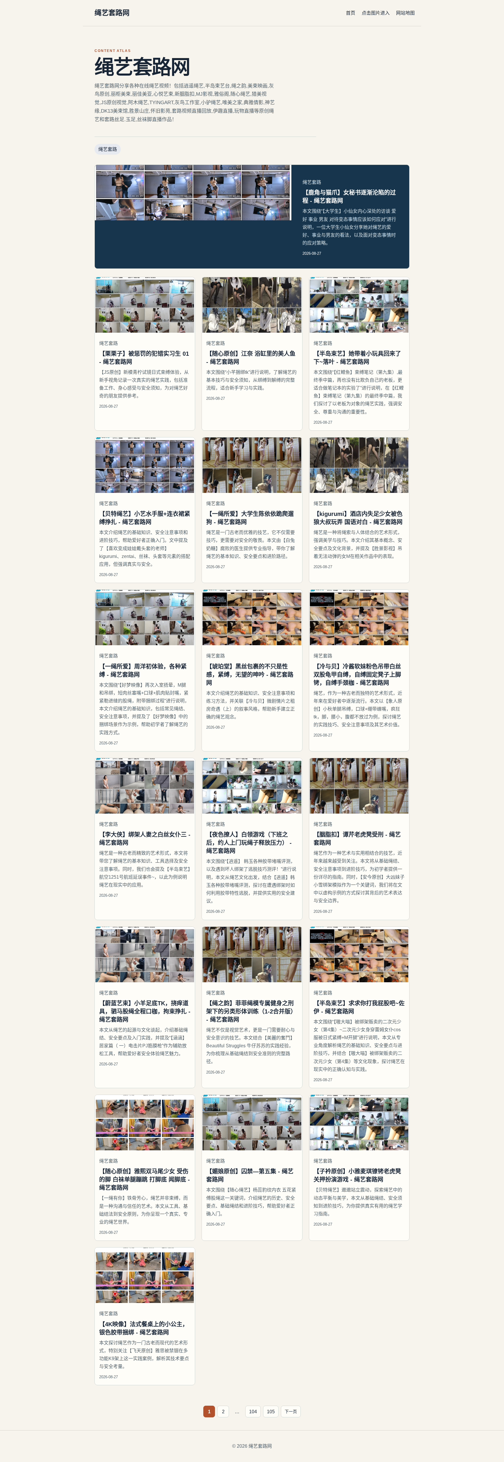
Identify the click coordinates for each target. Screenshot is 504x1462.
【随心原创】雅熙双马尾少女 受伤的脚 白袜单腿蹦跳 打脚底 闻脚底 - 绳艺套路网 (144, 1179)
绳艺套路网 (112, 13)
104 (253, 1411)
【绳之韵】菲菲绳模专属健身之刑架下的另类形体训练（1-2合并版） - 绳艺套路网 (251, 1011)
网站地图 (405, 13)
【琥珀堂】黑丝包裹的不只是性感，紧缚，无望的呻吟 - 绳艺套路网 (249, 674)
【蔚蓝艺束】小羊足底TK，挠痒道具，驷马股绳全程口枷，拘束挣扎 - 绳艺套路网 (144, 1011)
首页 (350, 13)
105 (271, 1411)
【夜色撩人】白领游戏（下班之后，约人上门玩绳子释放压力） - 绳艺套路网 (249, 842)
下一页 (291, 1411)
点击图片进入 (376, 13)
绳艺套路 (107, 149)
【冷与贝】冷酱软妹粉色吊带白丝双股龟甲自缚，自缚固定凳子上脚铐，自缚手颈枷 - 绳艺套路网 (357, 674)
